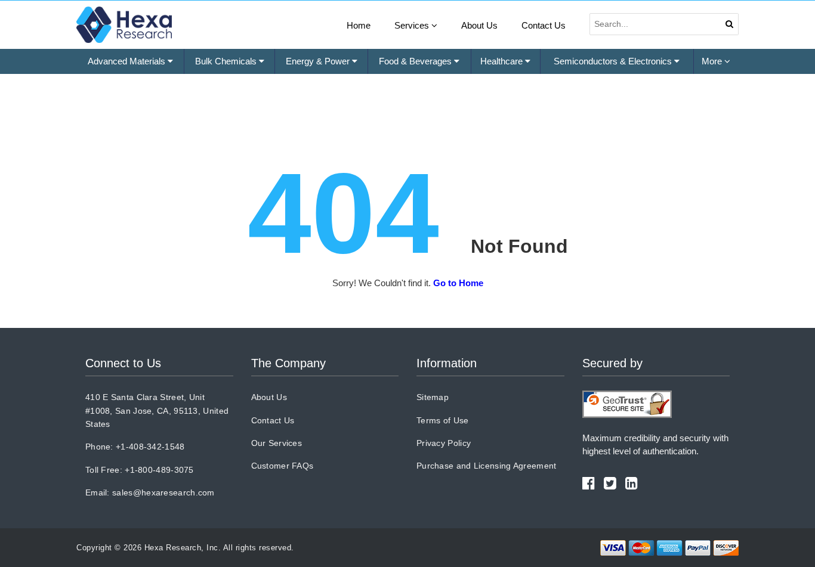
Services (412, 25)
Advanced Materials (128, 61)
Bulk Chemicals (227, 61)
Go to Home (458, 283)
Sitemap (432, 397)
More (713, 61)
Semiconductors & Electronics (614, 61)
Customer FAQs (282, 465)
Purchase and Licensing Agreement (486, 465)
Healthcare (502, 61)
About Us (479, 25)
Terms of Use (442, 420)
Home (359, 25)
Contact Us (543, 25)
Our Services (276, 443)
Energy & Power (319, 61)
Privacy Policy (443, 443)
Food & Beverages (416, 61)
